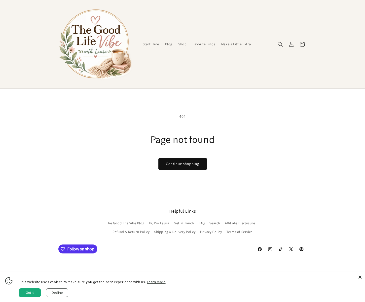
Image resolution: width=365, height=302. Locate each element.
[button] (280, 44)
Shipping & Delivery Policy (175, 232)
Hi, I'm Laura (159, 223)
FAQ (202, 223)
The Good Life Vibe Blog (125, 223)
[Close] (360, 277)
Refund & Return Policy (130, 232)
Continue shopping (182, 163)
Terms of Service (239, 232)
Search (214, 223)
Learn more (156, 282)
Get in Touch (184, 223)
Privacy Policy (211, 232)
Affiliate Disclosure (240, 223)
